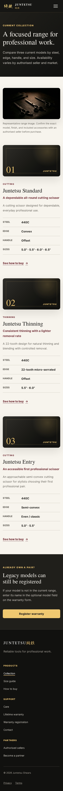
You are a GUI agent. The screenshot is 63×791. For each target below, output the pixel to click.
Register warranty (31, 613)
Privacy (8, 783)
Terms (18, 783)
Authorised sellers (14, 747)
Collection (9, 673)
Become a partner (14, 755)
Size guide (10, 681)
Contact (8, 729)
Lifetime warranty (14, 714)
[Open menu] (55, 6)
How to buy (10, 688)
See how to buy (15, 263)
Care (6, 706)
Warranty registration (16, 722)
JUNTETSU (19, 642)
